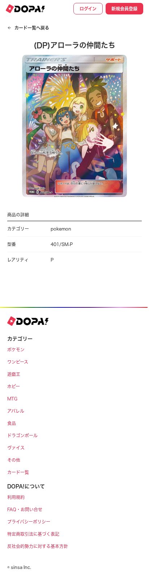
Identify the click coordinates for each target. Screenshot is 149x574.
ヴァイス (16, 448)
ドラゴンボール (22, 435)
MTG (12, 398)
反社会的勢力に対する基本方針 (37, 546)
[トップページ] (25, 8)
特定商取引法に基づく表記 (33, 534)
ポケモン (16, 349)
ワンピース (17, 362)
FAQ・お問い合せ (24, 509)
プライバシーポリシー (28, 522)
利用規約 (16, 497)
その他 (13, 460)
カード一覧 (18, 472)
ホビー (13, 386)
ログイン (88, 8)
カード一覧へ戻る (31, 28)
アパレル (15, 411)
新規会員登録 (124, 8)
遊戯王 (13, 374)
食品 (11, 423)
